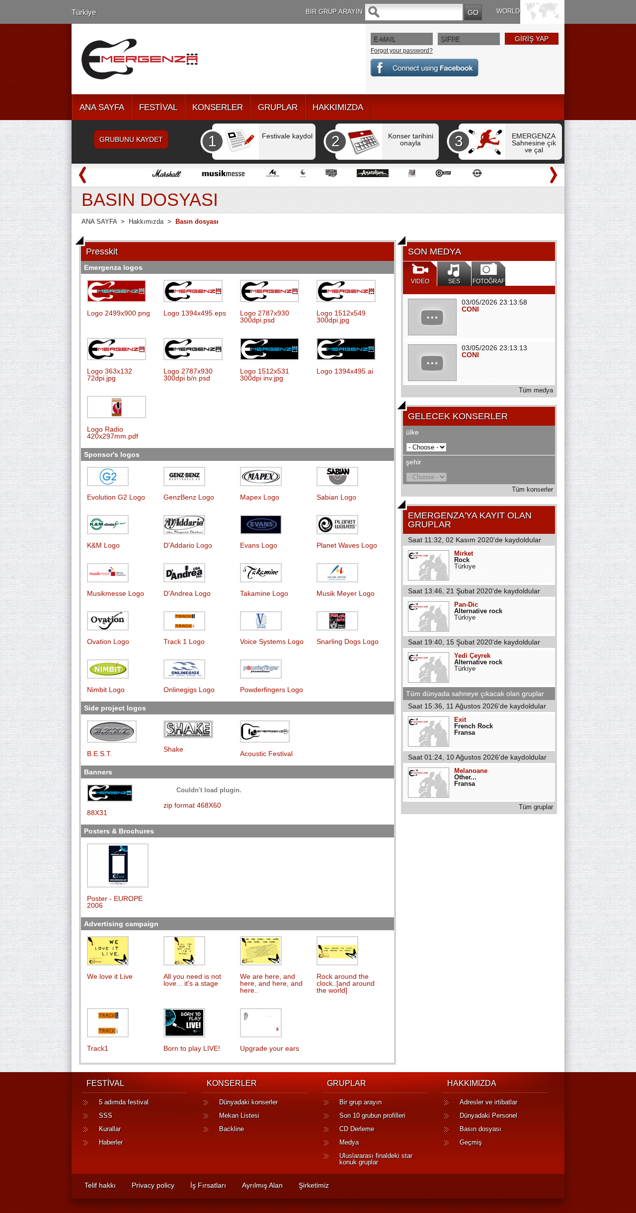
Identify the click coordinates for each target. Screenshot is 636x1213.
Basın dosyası (480, 1129)
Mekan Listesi (239, 1115)
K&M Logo (103, 545)
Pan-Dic (466, 604)
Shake (173, 749)
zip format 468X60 (192, 805)
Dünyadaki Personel (488, 1115)
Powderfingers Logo (271, 690)
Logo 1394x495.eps (194, 313)
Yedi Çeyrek (472, 655)
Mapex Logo (259, 497)
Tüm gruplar (536, 807)
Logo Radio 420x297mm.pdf (112, 432)
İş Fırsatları (208, 1185)
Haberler (111, 1142)
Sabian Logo (336, 497)
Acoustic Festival (266, 754)
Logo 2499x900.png (118, 313)
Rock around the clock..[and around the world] (346, 983)
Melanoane (470, 770)
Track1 (97, 1048)
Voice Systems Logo (272, 641)
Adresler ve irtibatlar (488, 1102)
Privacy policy (153, 1185)
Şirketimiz (314, 1185)
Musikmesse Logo (115, 593)
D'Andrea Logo (187, 593)
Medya (349, 1142)
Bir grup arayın (360, 1102)
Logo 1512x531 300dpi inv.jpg (264, 374)
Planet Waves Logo (347, 545)
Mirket (463, 553)
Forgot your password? (402, 50)
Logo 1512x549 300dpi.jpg (341, 316)
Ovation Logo (108, 641)
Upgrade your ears (269, 1048)
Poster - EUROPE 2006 (115, 901)
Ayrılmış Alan (262, 1185)
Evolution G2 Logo (116, 497)
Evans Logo (258, 545)
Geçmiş (471, 1142)
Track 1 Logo (184, 641)
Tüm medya (536, 390)
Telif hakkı (100, 1185)
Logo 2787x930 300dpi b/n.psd (188, 374)
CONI (470, 309)
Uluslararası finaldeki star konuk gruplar (375, 1159)
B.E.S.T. (99, 754)
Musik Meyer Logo (346, 593)
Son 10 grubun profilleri (372, 1115)
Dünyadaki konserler (248, 1102)
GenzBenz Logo (188, 497)
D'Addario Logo (187, 545)
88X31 (97, 813)
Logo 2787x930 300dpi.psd (264, 316)
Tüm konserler (532, 489)
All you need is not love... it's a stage (192, 979)
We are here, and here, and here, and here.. (271, 983)
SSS (105, 1115)
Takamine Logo (264, 593)
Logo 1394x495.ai (345, 371)
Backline (231, 1129)
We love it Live (110, 976)
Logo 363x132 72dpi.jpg (109, 374)
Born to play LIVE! (191, 1048)
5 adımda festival (124, 1102)
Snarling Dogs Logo (348, 641)
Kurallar (110, 1129)
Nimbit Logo (106, 690)
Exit (460, 719)
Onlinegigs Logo (189, 690)
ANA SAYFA (102, 107)
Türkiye (84, 12)
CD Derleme (356, 1129)
